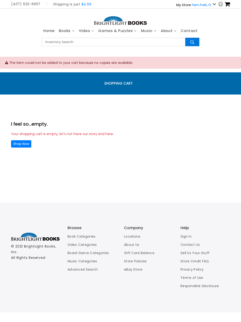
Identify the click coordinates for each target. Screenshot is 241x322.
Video (85, 30)
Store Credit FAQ (195, 261)
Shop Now (21, 143)
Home (49, 30)
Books (65, 30)
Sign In (186, 236)
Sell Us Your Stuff (195, 253)
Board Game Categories (88, 253)
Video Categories (82, 244)
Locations (132, 236)
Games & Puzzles (116, 30)
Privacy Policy (192, 269)
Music (147, 30)
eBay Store (133, 269)
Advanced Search (83, 269)
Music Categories (82, 261)
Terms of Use (192, 277)
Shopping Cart (118, 83)
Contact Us (190, 244)
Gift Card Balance (139, 253)
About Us (131, 244)
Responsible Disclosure (200, 286)
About (167, 30)
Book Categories (82, 236)
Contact (189, 30)
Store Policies (135, 261)
